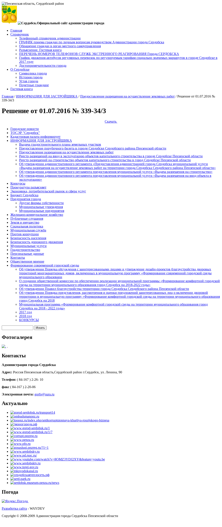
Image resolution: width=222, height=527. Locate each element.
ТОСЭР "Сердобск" (25, 133)
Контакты (17, 257)
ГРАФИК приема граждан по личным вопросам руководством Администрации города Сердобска (91, 42)
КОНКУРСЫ (29, 320)
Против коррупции (24, 234)
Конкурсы (17, 183)
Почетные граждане (34, 85)
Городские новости (24, 129)
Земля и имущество (24, 222)
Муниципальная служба (28, 230)
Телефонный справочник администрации (50, 38)
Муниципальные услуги (28, 246)
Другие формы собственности (41, 203)
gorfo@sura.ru (44, 394)
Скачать (111, 121)
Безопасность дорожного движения (36, 242)
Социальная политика (26, 226)
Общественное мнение (27, 261)
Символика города (33, 73)
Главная (16, 30)
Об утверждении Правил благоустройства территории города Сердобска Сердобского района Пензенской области (104, 289)
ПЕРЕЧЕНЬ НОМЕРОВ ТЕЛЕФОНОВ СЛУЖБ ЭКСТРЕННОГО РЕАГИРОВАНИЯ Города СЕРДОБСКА (99, 54)
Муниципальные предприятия (41, 211)
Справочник (19, 34)
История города (30, 77)
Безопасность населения (28, 238)
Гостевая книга (21, 89)
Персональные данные (27, 253)
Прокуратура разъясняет (28, 187)
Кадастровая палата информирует (35, 136)
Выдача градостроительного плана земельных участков (60, 144)
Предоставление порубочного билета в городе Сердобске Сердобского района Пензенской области (92, 148)
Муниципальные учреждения (41, 207)
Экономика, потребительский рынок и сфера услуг (48, 191)
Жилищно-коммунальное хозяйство (36, 214)
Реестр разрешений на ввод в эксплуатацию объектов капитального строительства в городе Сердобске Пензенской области (111, 156)
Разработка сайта (14, 508)
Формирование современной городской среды (44, 265)
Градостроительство (25, 250)
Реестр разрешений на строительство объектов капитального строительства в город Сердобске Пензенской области (105, 160)
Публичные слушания (26, 218)
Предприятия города (25, 199)
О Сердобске (19, 69)
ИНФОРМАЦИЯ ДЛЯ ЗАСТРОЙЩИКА (47, 96)
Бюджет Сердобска (24, 195)
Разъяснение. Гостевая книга (40, 50)
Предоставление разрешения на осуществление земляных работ (127, 96)
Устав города (28, 81)
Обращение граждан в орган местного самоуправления (60, 46)
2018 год (25, 316)
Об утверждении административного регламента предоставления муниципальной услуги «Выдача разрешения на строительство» (115, 172)
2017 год (25, 312)
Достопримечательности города (42, 65)
